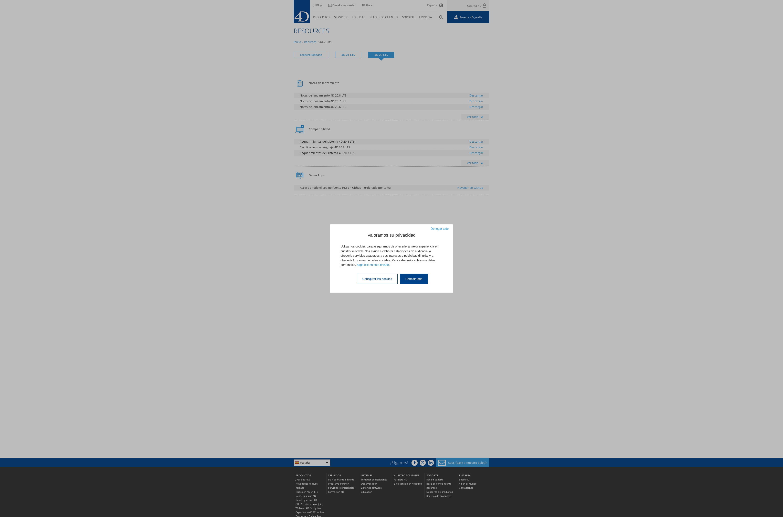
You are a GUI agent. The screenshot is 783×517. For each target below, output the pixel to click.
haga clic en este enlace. (373, 264)
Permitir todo (413, 278)
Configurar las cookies (377, 278)
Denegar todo (440, 228)
